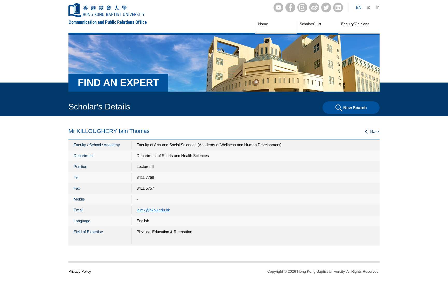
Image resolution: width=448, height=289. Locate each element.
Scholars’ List (310, 24)
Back (375, 131)
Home (263, 24)
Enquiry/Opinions (355, 24)
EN (358, 7)
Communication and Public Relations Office (107, 22)
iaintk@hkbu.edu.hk (153, 210)
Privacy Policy (79, 271)
